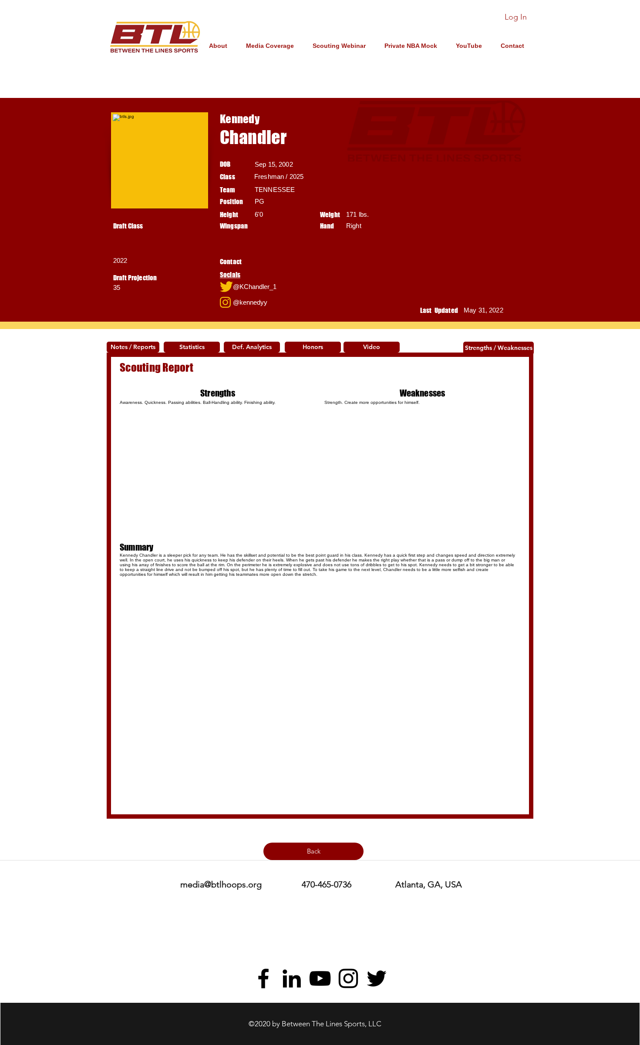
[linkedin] (292, 978)
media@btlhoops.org (221, 884)
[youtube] (320, 978)
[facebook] (263, 978)
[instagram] (348, 978)
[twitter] (377, 978)
